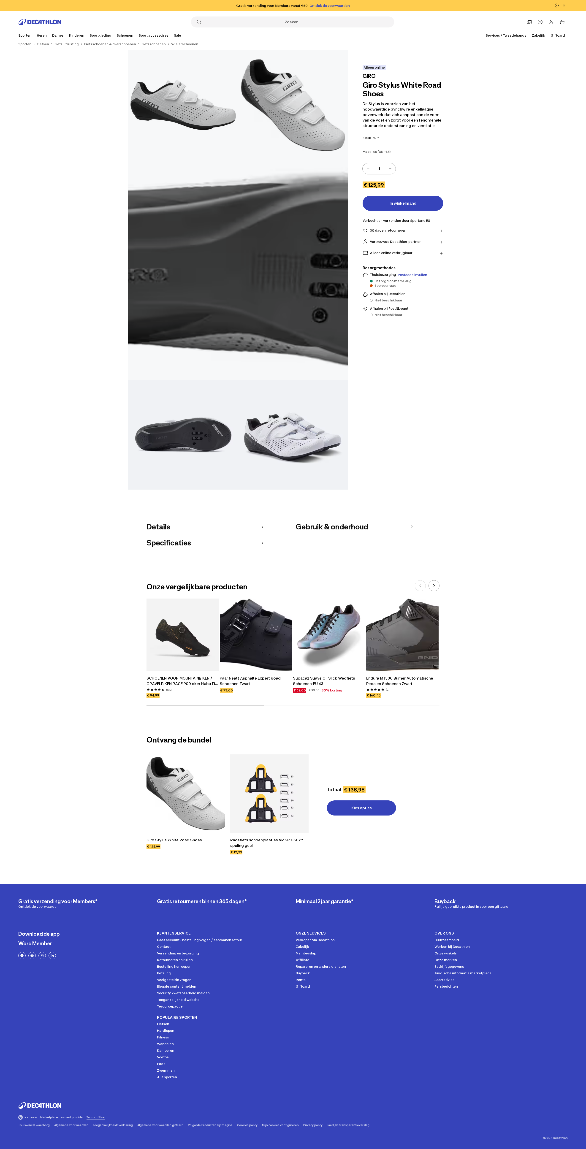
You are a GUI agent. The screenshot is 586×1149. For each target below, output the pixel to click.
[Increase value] (390, 168)
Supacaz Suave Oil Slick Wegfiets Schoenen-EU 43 (324, 681)
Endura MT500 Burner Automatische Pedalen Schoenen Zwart (400, 681)
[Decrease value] (368, 168)
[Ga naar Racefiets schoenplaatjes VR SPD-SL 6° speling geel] (269, 793)
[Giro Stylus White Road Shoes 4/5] (183, 435)
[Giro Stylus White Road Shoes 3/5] (238, 270)
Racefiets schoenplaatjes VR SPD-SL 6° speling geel (267, 843)
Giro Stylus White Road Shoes (174, 840)
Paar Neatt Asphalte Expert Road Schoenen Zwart (251, 681)
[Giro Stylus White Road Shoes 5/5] (293, 435)
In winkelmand (403, 203)
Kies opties (361, 808)
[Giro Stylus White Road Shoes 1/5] (293, 105)
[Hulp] (540, 21)
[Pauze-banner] (556, 5)
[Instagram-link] (42, 955)
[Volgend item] (434, 585)
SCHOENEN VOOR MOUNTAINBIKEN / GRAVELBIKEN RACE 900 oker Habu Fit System (181, 681)
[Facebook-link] (22, 955)
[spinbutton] (379, 168)
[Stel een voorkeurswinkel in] (529, 21)
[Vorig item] (420, 585)
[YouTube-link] (32, 955)
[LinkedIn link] (52, 955)
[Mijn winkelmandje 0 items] (562, 21)
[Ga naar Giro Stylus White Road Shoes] (185, 793)
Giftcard (558, 35)
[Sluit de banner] (564, 5)
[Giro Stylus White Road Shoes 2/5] (183, 105)
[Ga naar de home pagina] (39, 22)
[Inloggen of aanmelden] (551, 21)
